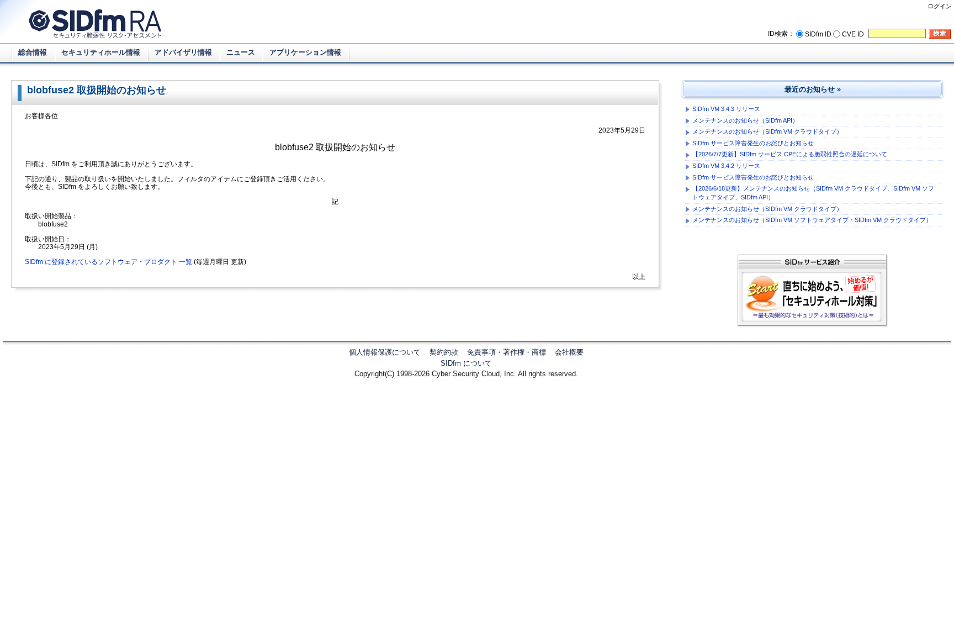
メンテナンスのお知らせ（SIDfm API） (745, 120)
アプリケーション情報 (305, 52)
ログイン (940, 6)
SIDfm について (466, 363)
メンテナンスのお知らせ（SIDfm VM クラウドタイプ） (767, 131)
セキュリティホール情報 (100, 52)
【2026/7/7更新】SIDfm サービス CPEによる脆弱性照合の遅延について (789, 154)
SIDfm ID (818, 34)
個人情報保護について (385, 352)
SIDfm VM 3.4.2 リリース (726, 165)
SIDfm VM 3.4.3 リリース (726, 109)
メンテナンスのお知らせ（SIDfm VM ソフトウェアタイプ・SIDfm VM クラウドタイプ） (812, 220)
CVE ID (853, 34)
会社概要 (569, 352)
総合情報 (32, 52)
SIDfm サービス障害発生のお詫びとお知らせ (753, 143)
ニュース (240, 52)
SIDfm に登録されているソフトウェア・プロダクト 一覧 (108, 262)
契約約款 (444, 352)
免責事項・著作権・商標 (506, 352)
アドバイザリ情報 (183, 52)
